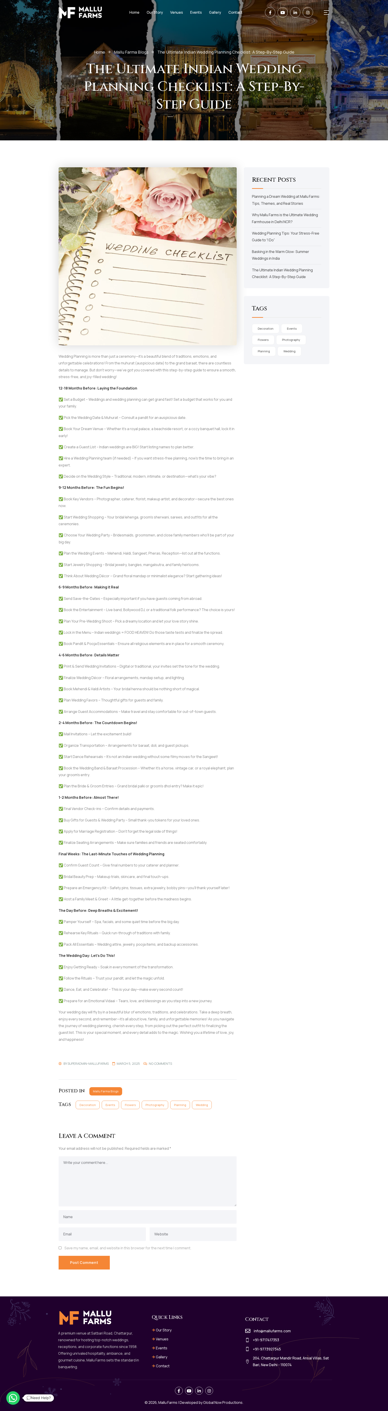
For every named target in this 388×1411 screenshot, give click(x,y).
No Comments (160, 1063)
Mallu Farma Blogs (106, 1091)
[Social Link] (270, 12)
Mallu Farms (167, 1402)
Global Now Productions (222, 1402)
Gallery (161, 1356)
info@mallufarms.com (272, 1330)
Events (110, 1105)
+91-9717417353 (266, 1339)
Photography (155, 1105)
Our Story (164, 1330)
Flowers (130, 1105)
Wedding (202, 1105)
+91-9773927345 (267, 1349)
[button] (13, 1398)
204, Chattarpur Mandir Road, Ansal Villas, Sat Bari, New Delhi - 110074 (291, 1361)
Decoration (87, 1105)
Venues (162, 1339)
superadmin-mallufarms (88, 1063)
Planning (180, 1105)
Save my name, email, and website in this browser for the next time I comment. (127, 1248)
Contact (163, 1365)
